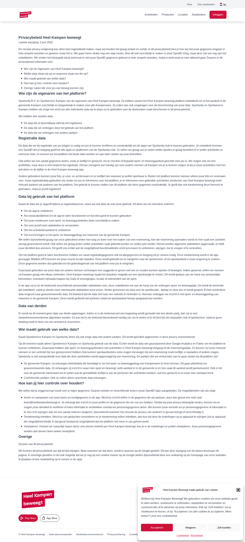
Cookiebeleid (183, 535)
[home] (25, 14)
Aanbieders (199, 14)
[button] (238, 490)
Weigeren (190, 527)
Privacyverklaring (116, 534)
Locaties (183, 14)
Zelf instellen (224, 527)
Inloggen (218, 14)
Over (189, 4)
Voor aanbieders (206, 4)
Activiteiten (151, 14)
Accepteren (157, 527)
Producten (168, 14)
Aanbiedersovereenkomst (89, 534)
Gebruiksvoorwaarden (60, 534)
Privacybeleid (196, 535)
